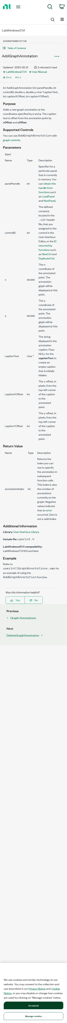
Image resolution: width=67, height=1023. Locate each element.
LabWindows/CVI (16, 71)
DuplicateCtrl (46, 258)
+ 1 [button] (16, 77)
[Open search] (52, 19)
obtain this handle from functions (47, 187)
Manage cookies (33, 1016)
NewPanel (49, 200)
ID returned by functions (47, 245)
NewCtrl (47, 254)
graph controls (11, 140)
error (49, 510)
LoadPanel (48, 196)
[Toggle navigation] (18, 7)
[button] (31, 48)
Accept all (33, 1005)
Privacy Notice (37, 988)
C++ (9, 77)
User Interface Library (26, 532)
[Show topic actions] (56, 56)
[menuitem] (50, 7)
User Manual (39, 71)
